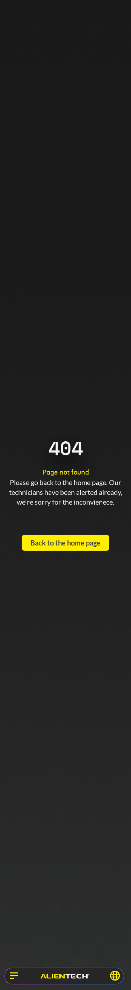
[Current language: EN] (115, 976)
